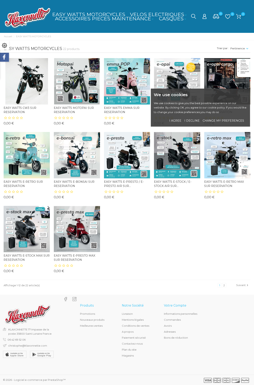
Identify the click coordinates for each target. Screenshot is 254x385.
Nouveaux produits (92, 319)
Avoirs (168, 325)
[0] (216, 16)
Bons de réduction (176, 337)
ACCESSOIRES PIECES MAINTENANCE (104, 19)
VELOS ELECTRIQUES (158, 14)
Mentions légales (133, 319)
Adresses (170, 331)
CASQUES (173, 19)
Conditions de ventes (135, 325)
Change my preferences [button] (223, 120)
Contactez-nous (132, 343)
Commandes (172, 319)
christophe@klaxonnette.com (27, 345)
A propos (128, 331)
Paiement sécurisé (134, 337)
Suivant (242, 285)
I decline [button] (192, 120)
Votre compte (175, 305)
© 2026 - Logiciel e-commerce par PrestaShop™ (34, 379)
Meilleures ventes (91, 325)
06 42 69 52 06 (17, 339)
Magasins (128, 355)
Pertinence (237, 48)
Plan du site (129, 349)
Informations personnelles (180, 313)
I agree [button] (175, 120)
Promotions (87, 313)
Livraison (127, 313)
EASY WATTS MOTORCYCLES (88, 14)
